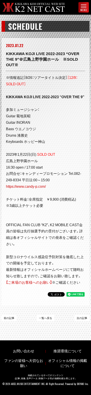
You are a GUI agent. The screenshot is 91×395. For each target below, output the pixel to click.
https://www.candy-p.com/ (26, 186)
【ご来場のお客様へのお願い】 (29, 282)
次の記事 (82, 318)
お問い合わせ (23, 351)
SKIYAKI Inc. (83, 384)
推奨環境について (67, 351)
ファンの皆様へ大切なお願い (23, 363)
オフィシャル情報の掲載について (67, 363)
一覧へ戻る (45, 318)
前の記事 (9, 318)
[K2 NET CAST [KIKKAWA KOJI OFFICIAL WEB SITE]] (37, 7)
